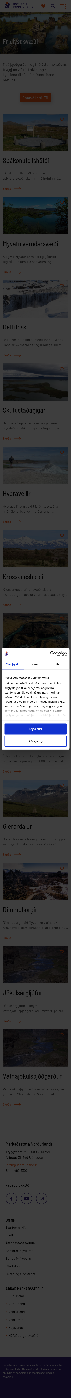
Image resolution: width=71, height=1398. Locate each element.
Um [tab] (58, 664)
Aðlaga (33, 741)
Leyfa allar (35, 728)
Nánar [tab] (35, 664)
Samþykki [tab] (12, 664)
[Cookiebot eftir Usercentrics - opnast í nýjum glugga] (50, 653)
